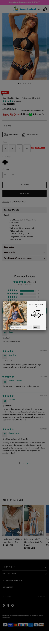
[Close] (46, 300)
